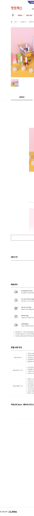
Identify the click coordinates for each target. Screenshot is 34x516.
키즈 (15, 22)
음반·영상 (29, 15)
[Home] (11, 22)
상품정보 (21, 97)
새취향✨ (21, 15)
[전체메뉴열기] (13, 15)
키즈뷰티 (22, 22)
